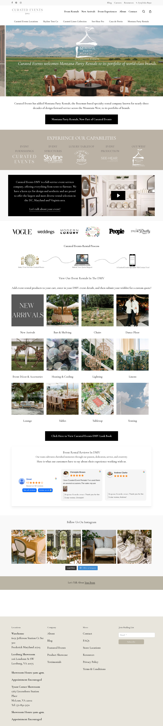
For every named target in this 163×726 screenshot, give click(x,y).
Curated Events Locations (26, 21)
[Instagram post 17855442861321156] (64, 547)
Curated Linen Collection (75, 21)
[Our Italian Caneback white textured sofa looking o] (99, 547)
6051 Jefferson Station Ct (25, 638)
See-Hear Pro (98, 21)
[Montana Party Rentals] (138, 158)
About (51, 633)
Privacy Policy (90, 662)
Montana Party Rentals (138, 21)
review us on (44, 490)
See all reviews (29, 490)
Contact (87, 633)
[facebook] (12, 3)
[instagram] (21, 3)
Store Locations (92, 647)
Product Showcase (57, 655)
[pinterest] (16, 3)
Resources (88, 655)
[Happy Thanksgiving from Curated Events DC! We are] (28, 547)
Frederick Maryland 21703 (25, 647)
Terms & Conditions (94, 669)
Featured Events (56, 647)
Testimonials (54, 662)
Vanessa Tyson (76, 473)
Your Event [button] (90, 582)
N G (116, 473)
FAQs (86, 640)
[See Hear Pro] (110, 159)
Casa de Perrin (116, 21)
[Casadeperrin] (81, 158)
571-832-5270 (23, 705)
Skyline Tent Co (50, 21)
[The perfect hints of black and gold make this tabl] (134, 547)
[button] (81, 119)
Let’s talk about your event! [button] (44, 209)
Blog (49, 640)
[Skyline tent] (53, 159)
